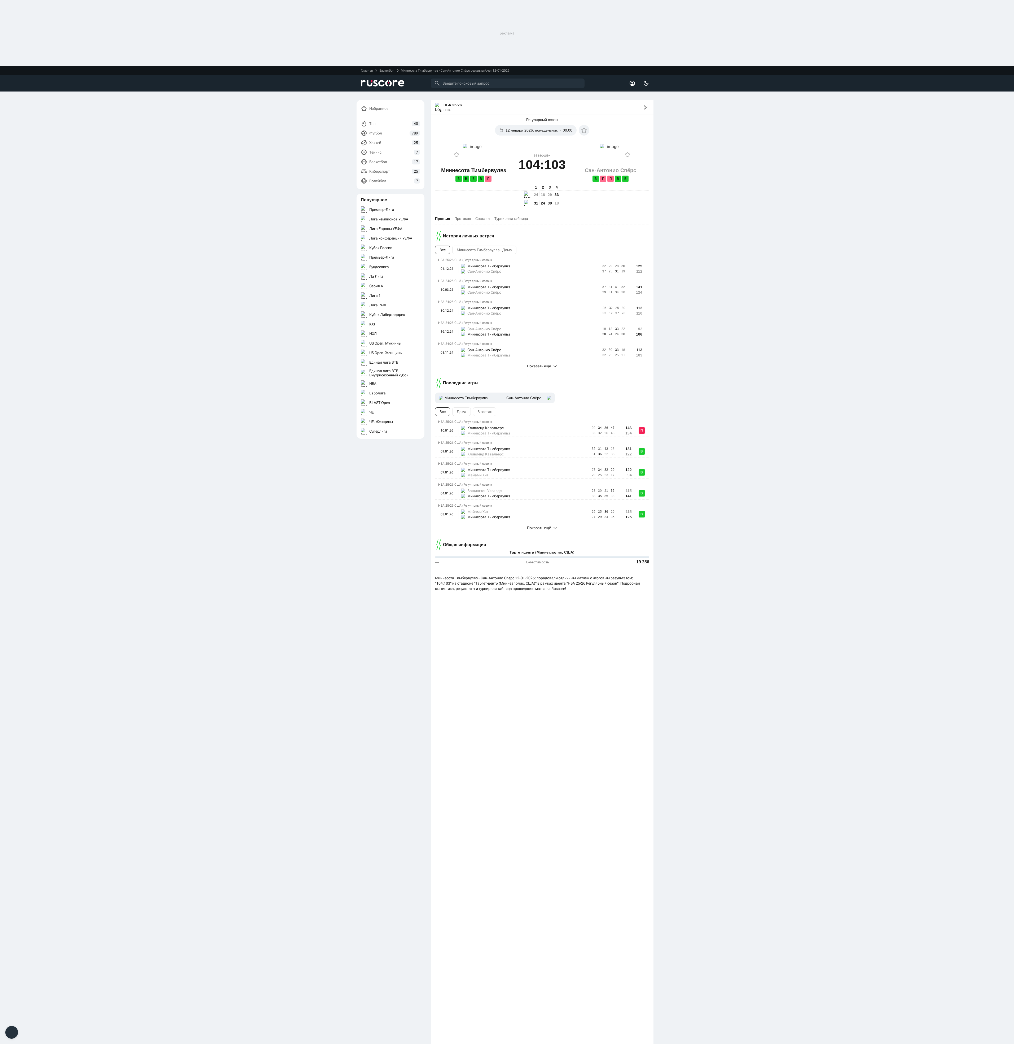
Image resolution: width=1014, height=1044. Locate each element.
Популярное (374, 200)
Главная (367, 70)
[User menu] (632, 83)
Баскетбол (386, 70)
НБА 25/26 (453, 105)
